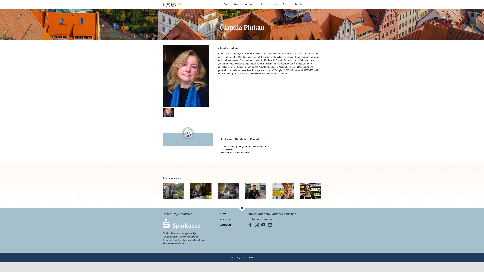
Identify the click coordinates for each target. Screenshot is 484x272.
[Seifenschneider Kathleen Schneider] (310, 191)
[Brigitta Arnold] (283, 191)
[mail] (270, 225)
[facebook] (250, 225)
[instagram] (257, 225)
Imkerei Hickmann (173, 186)
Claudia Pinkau (227, 149)
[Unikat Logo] (173, 2)
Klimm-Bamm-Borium (200, 184)
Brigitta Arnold (283, 186)
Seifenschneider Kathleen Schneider (310, 184)
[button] (164, 191)
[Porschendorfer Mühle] (228, 191)
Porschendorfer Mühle (228, 186)
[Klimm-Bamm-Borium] (200, 191)
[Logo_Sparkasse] (181, 219)
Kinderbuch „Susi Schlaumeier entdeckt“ (235, 152)
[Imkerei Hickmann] (173, 191)
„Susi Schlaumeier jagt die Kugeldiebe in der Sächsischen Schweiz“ (245, 146)
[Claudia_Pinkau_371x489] (186, 46)
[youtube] (263, 225)
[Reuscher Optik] (255, 191)
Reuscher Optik (255, 186)
